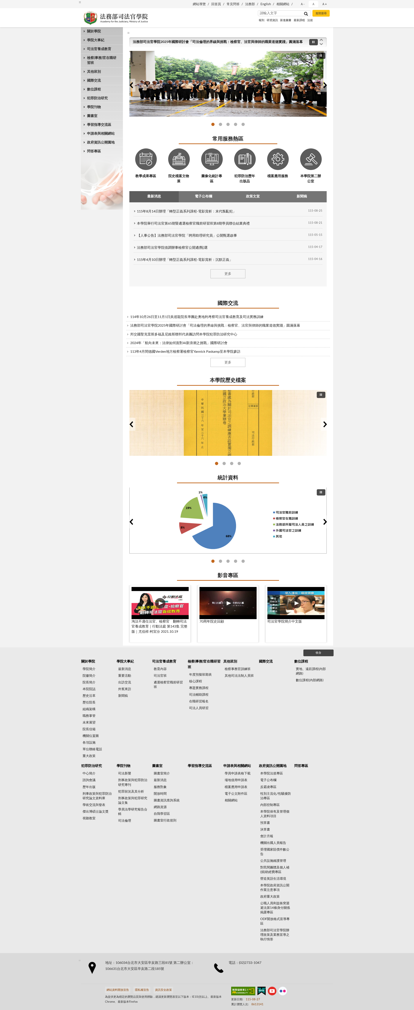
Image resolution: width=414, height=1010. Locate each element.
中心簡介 (89, 773)
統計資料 (228, 477)
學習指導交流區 (99, 124)
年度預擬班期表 (200, 674)
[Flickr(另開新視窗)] (282, 992)
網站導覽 (199, 4)
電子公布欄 (268, 780)
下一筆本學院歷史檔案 (325, 424)
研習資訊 (272, 20)
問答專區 (94, 151)
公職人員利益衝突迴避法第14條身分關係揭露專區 (275, 908)
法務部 (250, 4)
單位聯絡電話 (92, 749)
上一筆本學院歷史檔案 (131, 424)
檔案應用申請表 (236, 787)
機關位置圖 (91, 736)
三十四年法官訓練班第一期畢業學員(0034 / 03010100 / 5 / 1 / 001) (239, 463)
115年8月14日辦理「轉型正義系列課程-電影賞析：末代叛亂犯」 (186, 211)
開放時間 (160, 793)
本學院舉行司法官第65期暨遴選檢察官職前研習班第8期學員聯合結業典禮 (193, 223)
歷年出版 (89, 787)
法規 (310, 20)
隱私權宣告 (142, 990)
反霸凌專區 (268, 787)
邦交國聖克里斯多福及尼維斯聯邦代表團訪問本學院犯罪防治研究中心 (183, 334)
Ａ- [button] (302, 4)
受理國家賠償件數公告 (274, 852)
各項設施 (89, 742)
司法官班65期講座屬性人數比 (243, 561)
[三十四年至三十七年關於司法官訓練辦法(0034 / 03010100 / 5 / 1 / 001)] (228, 423)
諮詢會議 (89, 780)
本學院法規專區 (271, 773)
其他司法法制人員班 (239, 675)
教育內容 (160, 669)
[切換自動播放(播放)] (313, 42)
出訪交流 (124, 682)
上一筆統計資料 (131, 521)
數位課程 (94, 89)
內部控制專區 (270, 805)
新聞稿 (123, 695)
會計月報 (266, 836)
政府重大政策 (270, 896)
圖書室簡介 (162, 773)
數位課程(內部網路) (309, 680)
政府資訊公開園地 (101, 142)
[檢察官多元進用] (228, 521)
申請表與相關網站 (101, 133)
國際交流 (94, 80)
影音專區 (228, 575)
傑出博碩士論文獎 (95, 811)
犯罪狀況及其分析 (131, 791)
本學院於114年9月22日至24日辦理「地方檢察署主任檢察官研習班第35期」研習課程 (235, 124)
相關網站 (282, 4)
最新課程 (299, 20)
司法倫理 (124, 820)
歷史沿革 (89, 695)
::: (80, 2)
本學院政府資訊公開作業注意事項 (274, 888)
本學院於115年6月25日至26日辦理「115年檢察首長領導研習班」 (213, 124)
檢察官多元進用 (220, 561)
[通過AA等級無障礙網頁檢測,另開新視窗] (243, 992)
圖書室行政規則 (165, 820)
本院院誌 (89, 689)
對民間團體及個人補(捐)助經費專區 (274, 870)
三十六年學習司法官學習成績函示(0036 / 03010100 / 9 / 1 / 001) (231, 463)
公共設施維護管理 (273, 860)
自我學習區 (162, 813)
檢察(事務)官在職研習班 (101, 60)
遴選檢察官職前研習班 (168, 685)
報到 (261, 20)
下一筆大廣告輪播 (325, 85)
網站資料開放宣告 (118, 990)
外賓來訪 (124, 689)
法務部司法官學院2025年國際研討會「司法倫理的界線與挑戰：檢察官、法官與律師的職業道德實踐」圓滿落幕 (218, 42)
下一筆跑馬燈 (321, 44)
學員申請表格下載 (238, 773)
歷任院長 (89, 702)
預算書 (265, 822)
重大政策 (89, 756)
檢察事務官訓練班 (238, 669)
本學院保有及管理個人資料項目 (274, 814)
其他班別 (94, 71)
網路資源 (160, 807)
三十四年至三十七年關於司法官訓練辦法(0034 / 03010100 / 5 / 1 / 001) (224, 463)
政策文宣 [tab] (253, 196)
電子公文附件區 (236, 793)
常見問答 (233, 4)
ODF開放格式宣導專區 (275, 921)
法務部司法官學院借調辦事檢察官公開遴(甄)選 (172, 247)
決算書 (265, 829)
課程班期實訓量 (213, 561)
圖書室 (92, 116)
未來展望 (89, 722)
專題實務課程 (199, 688)
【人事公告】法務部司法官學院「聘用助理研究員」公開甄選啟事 (187, 235)
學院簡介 (89, 669)
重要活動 (124, 675)
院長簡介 (89, 682)
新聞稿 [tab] (302, 196)
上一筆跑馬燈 (321, 40)
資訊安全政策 (163, 990)
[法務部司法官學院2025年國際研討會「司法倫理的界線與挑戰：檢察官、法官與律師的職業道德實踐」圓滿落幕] (228, 84)
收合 (318, 652)
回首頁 (216, 4)
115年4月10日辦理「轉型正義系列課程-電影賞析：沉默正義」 (185, 259)
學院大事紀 (95, 40)
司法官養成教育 (99, 49)
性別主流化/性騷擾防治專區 (275, 796)
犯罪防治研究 (97, 98)
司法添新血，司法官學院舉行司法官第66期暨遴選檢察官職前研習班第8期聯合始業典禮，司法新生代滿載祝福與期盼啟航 (243, 124)
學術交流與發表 (94, 805)
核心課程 (195, 681)
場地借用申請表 (236, 780)
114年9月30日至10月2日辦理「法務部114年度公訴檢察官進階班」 (228, 124)
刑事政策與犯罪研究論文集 (132, 800)
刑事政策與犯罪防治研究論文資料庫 (97, 796)
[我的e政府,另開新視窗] (261, 992)
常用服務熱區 (227, 139)
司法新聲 (124, 773)
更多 (227, 273)
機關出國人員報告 (273, 843)
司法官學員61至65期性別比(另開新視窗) (228, 561)
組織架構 (89, 709)
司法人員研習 (199, 708)
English (265, 4)
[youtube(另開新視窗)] (272, 992)
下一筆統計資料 (325, 521)
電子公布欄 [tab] (203, 196)
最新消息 (124, 669)
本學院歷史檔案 (228, 380)
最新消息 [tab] (154, 196)
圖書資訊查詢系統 (167, 800)
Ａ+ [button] (324, 4)
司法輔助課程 (199, 694)
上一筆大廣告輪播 (131, 85)
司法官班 (160, 675)
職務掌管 (89, 715)
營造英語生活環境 (273, 878)
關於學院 (94, 31)
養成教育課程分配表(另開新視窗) (235, 561)
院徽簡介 (89, 675)
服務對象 (160, 787)
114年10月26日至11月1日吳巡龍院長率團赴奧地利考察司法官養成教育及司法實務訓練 (196, 317)
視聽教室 (89, 818)
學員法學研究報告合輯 (132, 812)
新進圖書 (285, 20)
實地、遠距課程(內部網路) (311, 671)
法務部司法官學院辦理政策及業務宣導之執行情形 (274, 935)
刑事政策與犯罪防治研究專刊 (132, 782)
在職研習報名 (199, 701)
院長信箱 (89, 729)
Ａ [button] (313, 4)
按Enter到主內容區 (16, 3)
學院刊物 (94, 107)
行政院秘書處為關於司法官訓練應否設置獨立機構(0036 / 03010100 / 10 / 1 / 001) (216, 463)
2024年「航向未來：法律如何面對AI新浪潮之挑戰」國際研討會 (178, 343)
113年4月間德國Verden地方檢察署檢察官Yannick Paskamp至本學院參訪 (185, 351)
